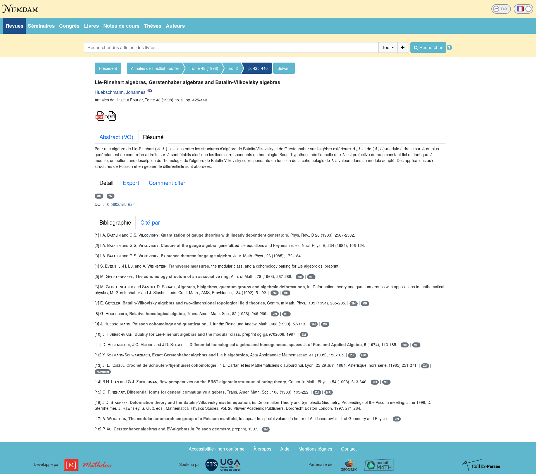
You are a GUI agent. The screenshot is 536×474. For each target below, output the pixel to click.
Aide (284, 449)
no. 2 (233, 68)
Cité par (150, 222)
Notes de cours (121, 25)
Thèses (152, 25)
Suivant (284, 68)
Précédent (108, 68)
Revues (14, 25)
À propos (262, 449)
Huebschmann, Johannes (120, 92)
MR (99, 196)
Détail (106, 182)
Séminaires (41, 25)
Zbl (110, 196)
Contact (348, 449)
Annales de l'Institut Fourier (155, 68)
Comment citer (167, 182)
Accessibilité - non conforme (217, 449)
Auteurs (175, 25)
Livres (91, 25)
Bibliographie (115, 222)
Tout (386, 47)
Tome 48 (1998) (204, 68)
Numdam (103, 372)
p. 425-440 (258, 68)
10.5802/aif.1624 (120, 204)
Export (131, 182)
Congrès (69, 25)
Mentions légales (315, 449)
